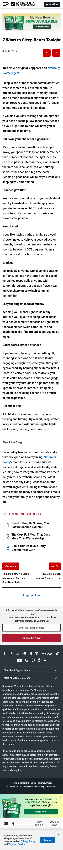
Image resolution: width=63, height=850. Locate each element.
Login (26, 595)
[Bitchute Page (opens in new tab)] (27, 660)
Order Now (40, 811)
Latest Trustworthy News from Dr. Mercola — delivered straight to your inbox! (31, 619)
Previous (11, 566)
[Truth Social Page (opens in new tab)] (37, 654)
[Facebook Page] (13, 823)
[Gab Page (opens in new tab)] (30, 654)
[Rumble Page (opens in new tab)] (33, 660)
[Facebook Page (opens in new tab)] (4, 654)
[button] (47, 53)
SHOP (53, 4)
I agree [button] (47, 840)
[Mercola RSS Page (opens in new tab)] (44, 660)
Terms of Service (16, 844)
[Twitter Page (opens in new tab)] (17, 654)
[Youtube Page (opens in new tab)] (19, 660)
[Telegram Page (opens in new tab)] (24, 654)
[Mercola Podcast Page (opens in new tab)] (39, 660)
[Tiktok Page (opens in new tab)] (57, 654)
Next (53, 566)
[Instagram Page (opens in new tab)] (11, 654)
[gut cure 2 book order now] (31, 30)
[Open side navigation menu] (6, 4)
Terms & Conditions (20, 783)
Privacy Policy (28, 841)
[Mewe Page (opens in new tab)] (47, 654)
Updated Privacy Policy (41, 783)
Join (37, 595)
